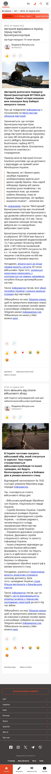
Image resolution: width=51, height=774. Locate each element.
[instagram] (18, 747)
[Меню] (47, 3)
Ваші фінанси (23, 761)
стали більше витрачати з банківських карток (23, 584)
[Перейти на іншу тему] (34, 3)
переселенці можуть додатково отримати (24, 573)
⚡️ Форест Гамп (23, 16)
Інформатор (33, 109)
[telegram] (32, 747)
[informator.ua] (5, 3)
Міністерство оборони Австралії (20, 114)
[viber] (40, 747)
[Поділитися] (14, 55)
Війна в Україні (10, 375)
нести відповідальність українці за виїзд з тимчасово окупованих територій (21, 599)
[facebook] (10, 747)
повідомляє (14, 206)
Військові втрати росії (24, 372)
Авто (34, 761)
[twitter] (25, 747)
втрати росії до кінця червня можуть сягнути (23, 265)
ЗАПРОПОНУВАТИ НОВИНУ (25, 691)
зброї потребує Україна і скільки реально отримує (25, 291)
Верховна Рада (10, 667)
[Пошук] (41, 3)
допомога (8, 372)
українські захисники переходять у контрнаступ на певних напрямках (24, 273)
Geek (41, 761)
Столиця (11, 761)
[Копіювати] (20, 55)
